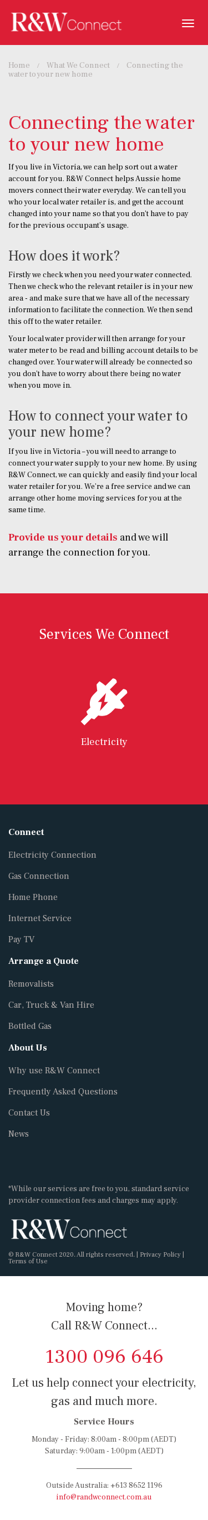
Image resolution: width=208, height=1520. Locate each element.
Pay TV (21, 939)
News (18, 1133)
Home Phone (33, 897)
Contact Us (29, 1112)
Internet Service (40, 918)
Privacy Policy (160, 1255)
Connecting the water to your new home (95, 69)
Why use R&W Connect (54, 1070)
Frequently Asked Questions (63, 1091)
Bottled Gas (30, 1026)
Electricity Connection (52, 855)
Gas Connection (38, 876)
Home (19, 65)
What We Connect (78, 65)
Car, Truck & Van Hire (51, 1005)
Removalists (31, 983)
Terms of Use (28, 1261)
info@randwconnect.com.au (104, 1497)
